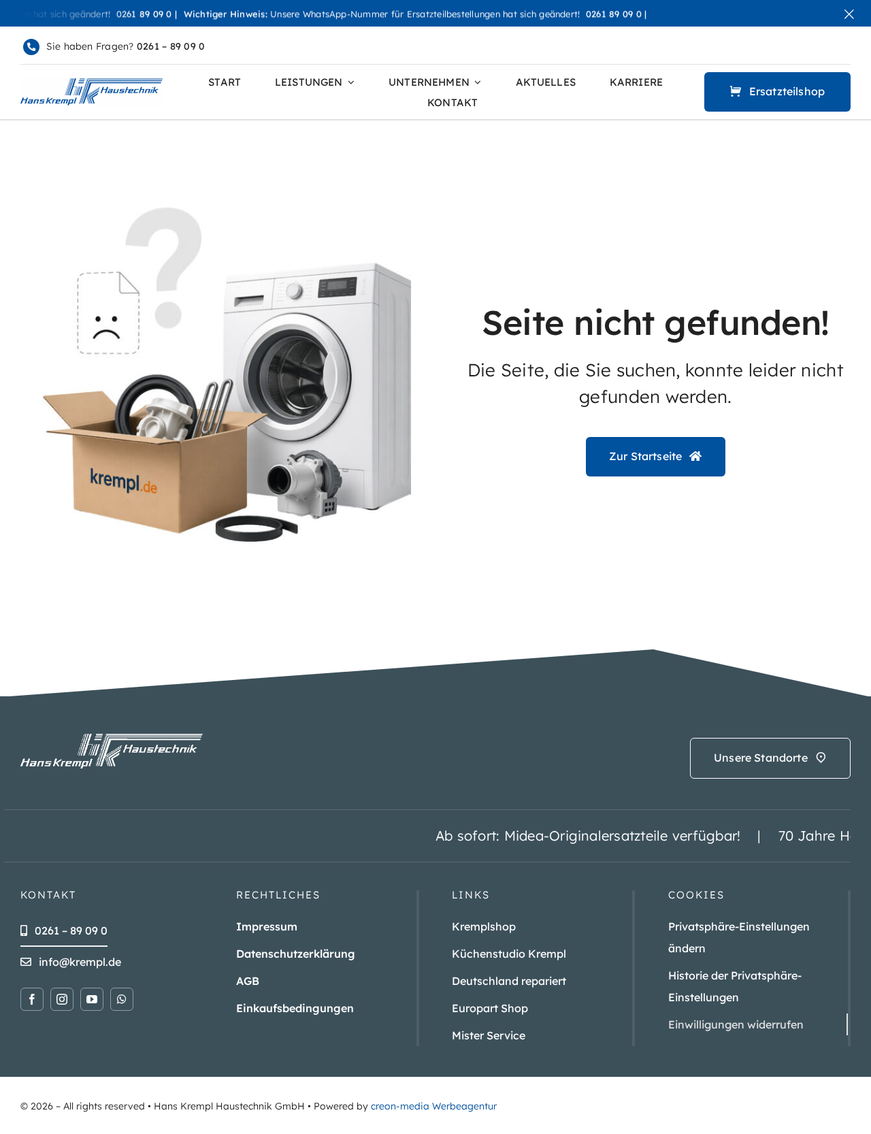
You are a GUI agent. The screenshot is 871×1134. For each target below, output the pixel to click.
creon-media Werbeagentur (434, 1106)
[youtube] (91, 999)
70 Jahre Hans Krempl (794, 835)
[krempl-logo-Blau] (91, 84)
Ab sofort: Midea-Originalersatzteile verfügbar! (530, 835)
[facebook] (32, 999)
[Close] (849, 14)
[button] (758, 937)
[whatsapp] (121, 999)
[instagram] (61, 999)
